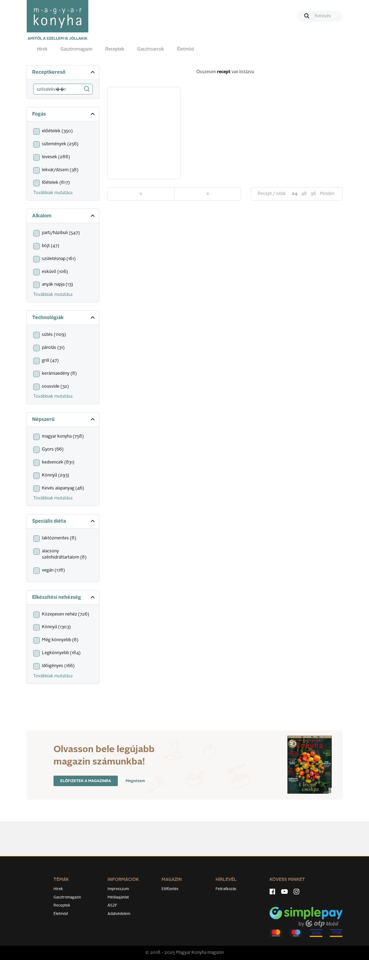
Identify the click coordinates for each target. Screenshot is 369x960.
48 (304, 194)
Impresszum (118, 889)
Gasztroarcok (150, 49)
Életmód (185, 49)
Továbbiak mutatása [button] (52, 193)
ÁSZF (113, 905)
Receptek (114, 49)
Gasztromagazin (76, 49)
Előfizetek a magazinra (85, 781)
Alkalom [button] (41, 216)
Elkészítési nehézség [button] (56, 597)
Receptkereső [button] (48, 72)
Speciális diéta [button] (49, 521)
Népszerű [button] (43, 419)
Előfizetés (170, 889)
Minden (327, 194)
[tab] (63, 72)
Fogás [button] (39, 114)
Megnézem (135, 781)
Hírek (42, 49)
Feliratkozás (226, 889)
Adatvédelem (119, 914)
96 (313, 194)
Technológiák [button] (48, 317)
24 (294, 194)
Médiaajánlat (118, 897)
